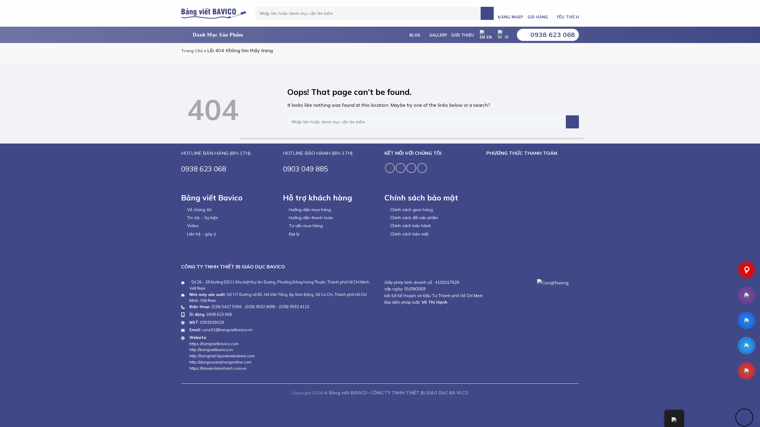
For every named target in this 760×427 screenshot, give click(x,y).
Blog (414, 35)
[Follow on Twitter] (411, 168)
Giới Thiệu (462, 35)
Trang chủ (192, 50)
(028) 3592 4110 (294, 306)
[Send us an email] (422, 168)
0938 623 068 (219, 314)
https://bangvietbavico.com (214, 343)
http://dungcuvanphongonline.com (220, 362)
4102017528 (446, 282)
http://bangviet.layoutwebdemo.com (222, 355)
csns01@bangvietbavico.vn (227, 329)
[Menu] (214, 35)
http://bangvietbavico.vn (211, 349)
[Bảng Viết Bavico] (213, 13)
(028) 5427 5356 (226, 306)
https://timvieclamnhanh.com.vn (218, 368)
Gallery (438, 35)
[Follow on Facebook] (390, 168)
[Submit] (487, 13)
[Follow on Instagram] (401, 168)
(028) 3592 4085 (260, 306)
